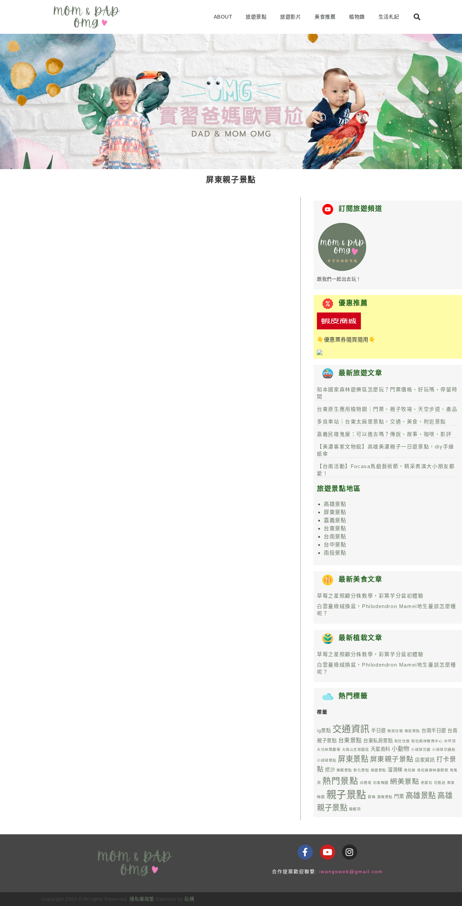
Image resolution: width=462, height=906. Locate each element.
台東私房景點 (378, 740)
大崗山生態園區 (355, 749)
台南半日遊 (433, 730)
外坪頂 (450, 741)
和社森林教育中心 (426, 741)
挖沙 (330, 769)
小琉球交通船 (443, 749)
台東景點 (335, 528)
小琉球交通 (421, 749)
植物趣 (357, 17)
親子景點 (346, 794)
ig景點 (324, 730)
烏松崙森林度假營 (432, 770)
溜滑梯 (395, 769)
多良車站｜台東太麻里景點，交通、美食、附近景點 (381, 421)
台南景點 (335, 536)
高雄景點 (335, 504)
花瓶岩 (440, 783)
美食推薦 (325, 17)
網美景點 (404, 781)
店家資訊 (425, 760)
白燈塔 (366, 783)
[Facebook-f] (305, 852)
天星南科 (380, 749)
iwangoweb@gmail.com (351, 871)
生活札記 (388, 17)
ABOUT (223, 17)
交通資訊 (351, 729)
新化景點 (361, 770)
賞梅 (371, 797)
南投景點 (335, 553)
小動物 (401, 749)
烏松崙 (410, 770)
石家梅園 (381, 783)
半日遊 (378, 730)
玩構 (189, 899)
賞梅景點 (385, 797)
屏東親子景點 (392, 759)
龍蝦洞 (355, 809)
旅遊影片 (290, 17)
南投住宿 (395, 731)
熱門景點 (340, 781)
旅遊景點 (256, 17)
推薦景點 (344, 770)
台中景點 (335, 545)
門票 (399, 796)
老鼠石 (427, 783)
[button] (417, 17)
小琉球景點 (327, 760)
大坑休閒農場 (328, 749)
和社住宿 (402, 741)
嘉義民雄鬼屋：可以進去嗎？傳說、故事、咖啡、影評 (384, 434)
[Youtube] (327, 852)
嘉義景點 (335, 520)
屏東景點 (335, 512)
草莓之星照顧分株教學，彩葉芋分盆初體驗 (370, 596)
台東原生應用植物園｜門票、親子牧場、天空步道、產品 (387, 409)
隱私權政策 (142, 899)
